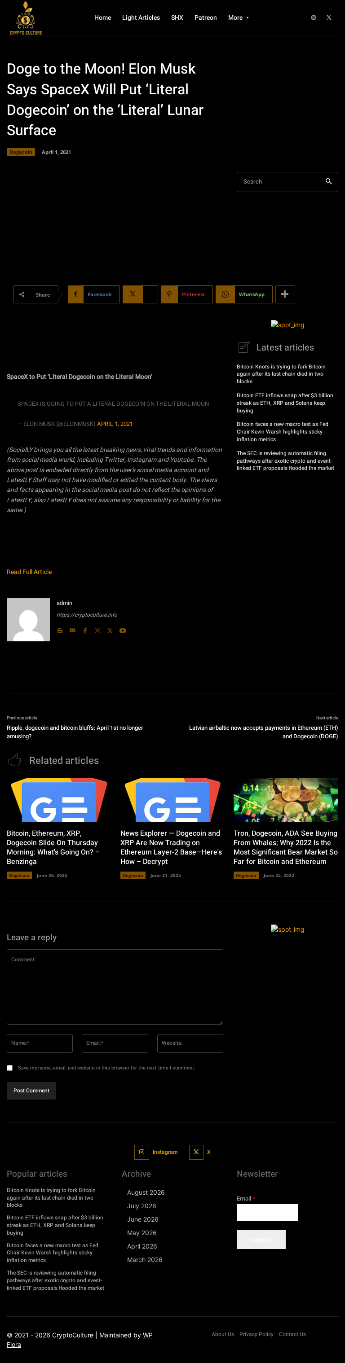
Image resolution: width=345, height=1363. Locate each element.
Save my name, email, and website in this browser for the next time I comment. (106, 1068)
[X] (329, 18)
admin (64, 603)
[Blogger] (60, 629)
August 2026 (146, 1192)
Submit (261, 1240)
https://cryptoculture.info (87, 615)
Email (246, 1198)
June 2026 (143, 1219)
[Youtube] (122, 629)
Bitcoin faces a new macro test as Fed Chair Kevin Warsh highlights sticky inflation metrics (282, 431)
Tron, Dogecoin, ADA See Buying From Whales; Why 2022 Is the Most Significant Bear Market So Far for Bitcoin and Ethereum (286, 847)
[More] (285, 294)
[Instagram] (313, 18)
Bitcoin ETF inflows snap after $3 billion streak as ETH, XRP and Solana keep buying (285, 403)
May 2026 (142, 1232)
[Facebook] (85, 629)
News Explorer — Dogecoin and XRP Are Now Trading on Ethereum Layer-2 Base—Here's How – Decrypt (171, 847)
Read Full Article (29, 572)
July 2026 (141, 1206)
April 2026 (142, 1246)
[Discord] (72, 629)
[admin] (28, 619)
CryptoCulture (72, 1335)
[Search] (328, 182)
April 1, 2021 (115, 424)
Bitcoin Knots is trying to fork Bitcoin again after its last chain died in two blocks (281, 374)
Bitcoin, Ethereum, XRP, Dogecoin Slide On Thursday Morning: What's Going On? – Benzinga (53, 847)
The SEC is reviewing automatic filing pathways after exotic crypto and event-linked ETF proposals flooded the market (285, 461)
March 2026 (145, 1259)
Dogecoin (20, 152)
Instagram (165, 1152)
